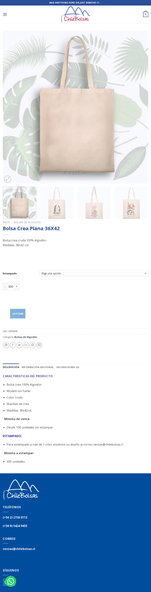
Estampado (10, 273)
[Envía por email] (26, 345)
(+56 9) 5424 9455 (15, 526)
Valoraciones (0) (67, 367)
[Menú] (5, 14)
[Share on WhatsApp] (6, 345)
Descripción (11, 367)
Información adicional (38, 367)
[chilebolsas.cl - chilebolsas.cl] (75, 14)
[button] (10, 581)
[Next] (140, 107)
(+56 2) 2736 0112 (15, 517)
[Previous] (10, 107)
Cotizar (17, 313)
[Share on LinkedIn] (39, 345)
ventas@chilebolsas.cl (19, 549)
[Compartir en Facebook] (13, 345)
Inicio (6, 222)
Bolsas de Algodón (27, 222)
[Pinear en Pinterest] (33, 345)
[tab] (11, 367)
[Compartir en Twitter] (19, 345)
